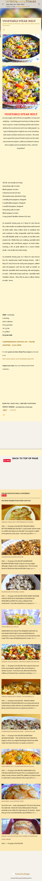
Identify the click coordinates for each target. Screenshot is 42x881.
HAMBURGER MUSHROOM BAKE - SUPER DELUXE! (18, 731)
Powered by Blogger (22, 874)
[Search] (39, 4)
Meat (5, 410)
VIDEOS (22, 4)
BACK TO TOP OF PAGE (25, 458)
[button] (3, 29)
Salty (15, 4)
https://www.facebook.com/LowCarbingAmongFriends (18, 359)
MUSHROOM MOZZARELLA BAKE (13, 592)
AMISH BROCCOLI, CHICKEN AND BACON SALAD (18, 766)
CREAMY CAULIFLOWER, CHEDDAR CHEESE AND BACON (20, 661)
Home (7, 4)
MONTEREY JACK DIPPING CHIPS (13, 801)
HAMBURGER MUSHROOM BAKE (12, 557)
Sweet (18, 4)
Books (11, 4)
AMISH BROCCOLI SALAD (10, 627)
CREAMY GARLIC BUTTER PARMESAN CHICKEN (17, 522)
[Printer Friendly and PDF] (11, 7)
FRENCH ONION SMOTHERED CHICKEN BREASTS (18, 696)
